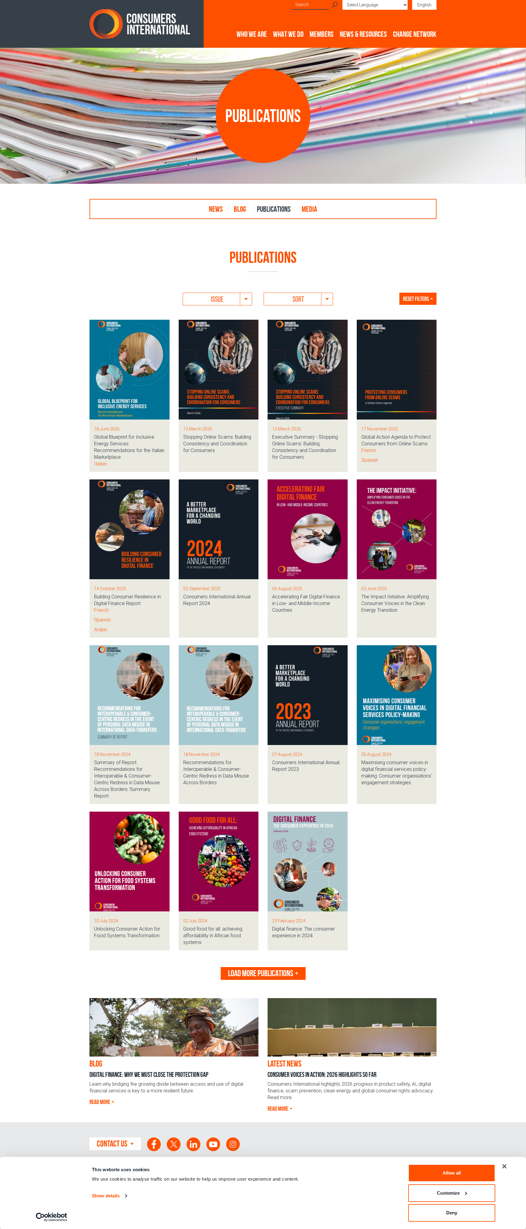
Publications (274, 209)
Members (322, 34)
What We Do (288, 34)
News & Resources (363, 34)
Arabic (101, 629)
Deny (451, 1212)
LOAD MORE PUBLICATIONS (260, 973)
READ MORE (99, 1102)
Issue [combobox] (217, 299)
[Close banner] (504, 1166)
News (216, 209)
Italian (100, 464)
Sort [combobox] (298, 299)
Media (309, 209)
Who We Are (252, 34)
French (368, 450)
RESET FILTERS (416, 298)
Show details (106, 1195)
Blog (240, 209)
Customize (448, 1193)
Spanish (369, 460)
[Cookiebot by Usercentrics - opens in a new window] (51, 1217)
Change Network (415, 34)
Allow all (452, 1172)
